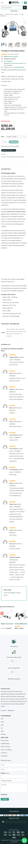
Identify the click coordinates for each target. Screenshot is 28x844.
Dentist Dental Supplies (11, 14)
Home (1, 14)
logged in (13, 592)
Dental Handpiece (11, 156)
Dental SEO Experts (14, 830)
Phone (5, 773)
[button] (2, 3)
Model (2, 136)
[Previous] (3, 31)
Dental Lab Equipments (14, 63)
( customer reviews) (13, 54)
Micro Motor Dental (19, 156)
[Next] (24, 31)
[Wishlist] (22, 2)
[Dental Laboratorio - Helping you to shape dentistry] (14, 2)
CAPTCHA (4, 794)
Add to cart (13, 142)
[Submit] (25, 7)
